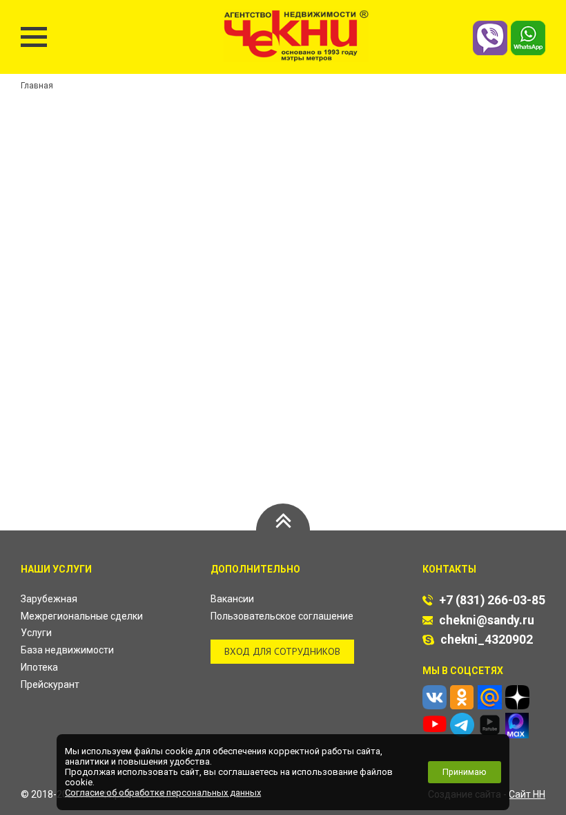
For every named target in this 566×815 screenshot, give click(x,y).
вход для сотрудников (282, 651)
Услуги (36, 632)
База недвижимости (67, 649)
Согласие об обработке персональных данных (163, 792)
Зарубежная (49, 598)
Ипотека (39, 667)
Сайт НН (527, 794)
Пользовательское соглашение (282, 616)
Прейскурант (50, 684)
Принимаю (464, 772)
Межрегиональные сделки (82, 616)
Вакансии (232, 598)
